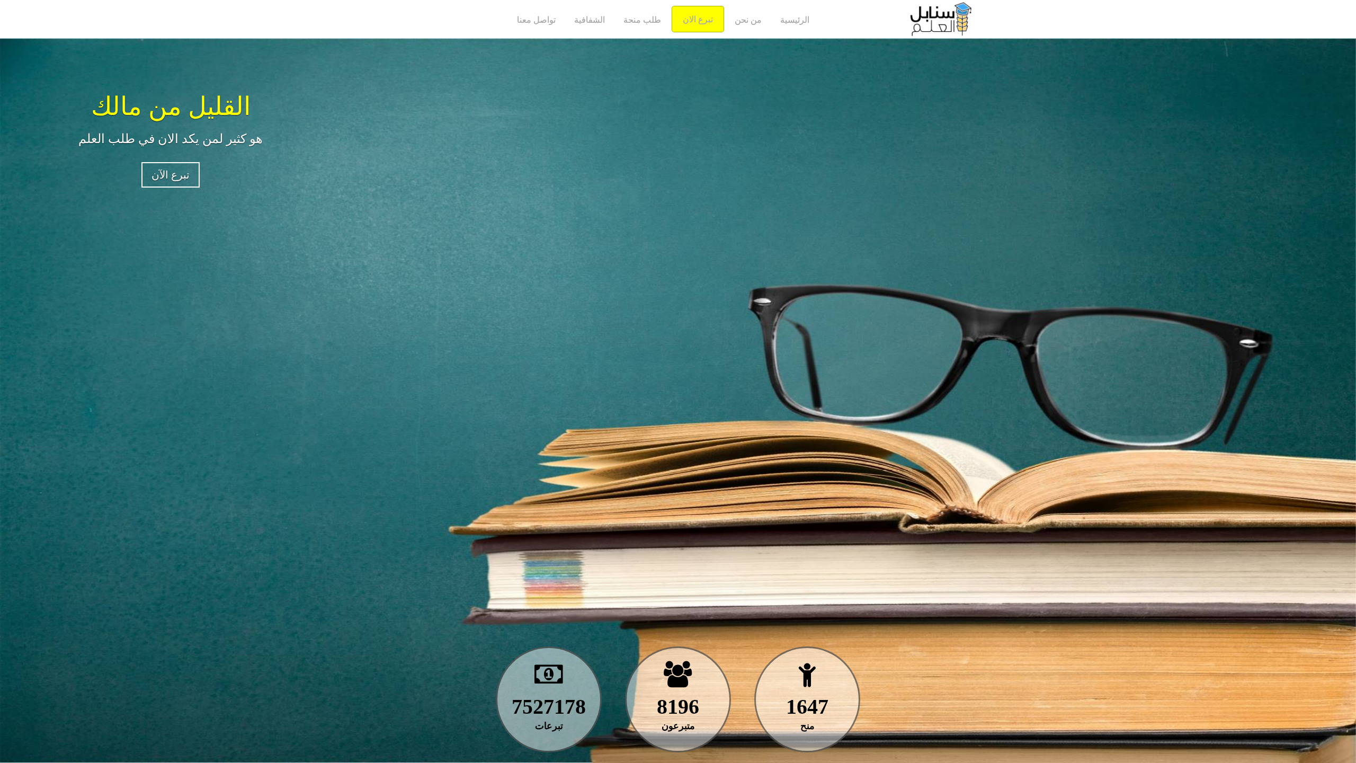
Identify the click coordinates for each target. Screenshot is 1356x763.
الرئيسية (794, 19)
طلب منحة (642, 19)
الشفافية (589, 19)
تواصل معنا (536, 19)
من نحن (748, 19)
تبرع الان (698, 19)
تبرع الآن (170, 175)
